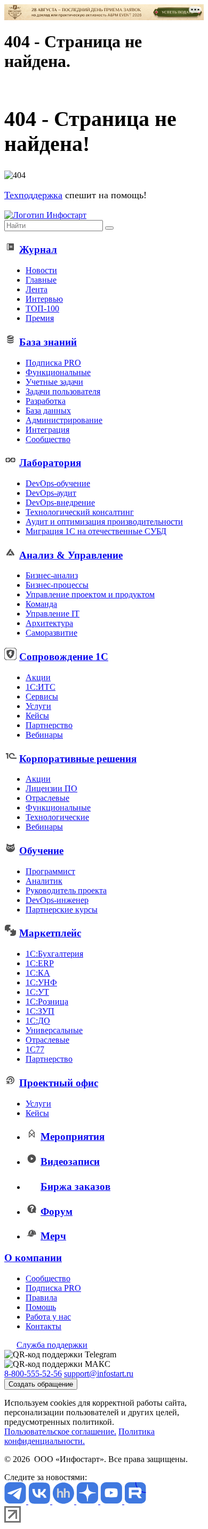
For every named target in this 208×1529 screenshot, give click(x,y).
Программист (50, 871)
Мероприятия (73, 1136)
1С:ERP (40, 963)
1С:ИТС (40, 686)
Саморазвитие (51, 632)
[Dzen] (88, 1501)
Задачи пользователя (63, 391)
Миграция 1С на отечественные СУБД (96, 531)
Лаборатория (50, 462)
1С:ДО (38, 1020)
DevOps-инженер (57, 900)
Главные (41, 279)
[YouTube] (112, 1501)
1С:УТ (37, 991)
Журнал (38, 249)
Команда (41, 604)
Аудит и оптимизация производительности (104, 521)
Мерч (53, 1235)
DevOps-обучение (58, 483)
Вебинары (44, 734)
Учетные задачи (54, 381)
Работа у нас (48, 1316)
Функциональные (58, 372)
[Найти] (109, 228)
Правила (41, 1297)
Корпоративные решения (78, 758)
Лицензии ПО (51, 788)
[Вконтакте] (40, 1501)
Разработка (46, 401)
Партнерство (49, 725)
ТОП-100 (42, 308)
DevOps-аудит (51, 492)
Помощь (41, 1307)
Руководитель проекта (66, 890)
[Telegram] (16, 1501)
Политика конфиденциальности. (79, 1436)
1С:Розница (47, 1001)
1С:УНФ (41, 982)
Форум (57, 1211)
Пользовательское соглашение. (60, 1431)
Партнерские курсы (62, 909)
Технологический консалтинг (80, 512)
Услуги (38, 706)
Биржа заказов (75, 1186)
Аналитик (44, 880)
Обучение (41, 850)
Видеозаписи (70, 1161)
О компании (33, 1257)
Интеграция (47, 429)
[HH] (64, 1501)
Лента (36, 289)
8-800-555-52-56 (33, 1373)
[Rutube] (135, 1501)
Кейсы (37, 715)
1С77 (35, 1049)
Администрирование (64, 420)
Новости (41, 270)
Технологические (57, 817)
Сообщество (48, 439)
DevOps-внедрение (60, 502)
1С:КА (38, 972)
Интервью (44, 298)
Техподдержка (33, 195)
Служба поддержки (52, 1344)
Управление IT (52, 613)
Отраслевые (47, 797)
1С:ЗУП (40, 1011)
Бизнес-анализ (52, 575)
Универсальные (54, 1030)
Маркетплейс (50, 933)
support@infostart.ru (98, 1373)
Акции (38, 677)
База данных (48, 410)
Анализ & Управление (71, 555)
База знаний (48, 342)
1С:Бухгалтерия (54, 953)
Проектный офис (58, 1082)
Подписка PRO (53, 362)
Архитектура (49, 623)
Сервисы (42, 696)
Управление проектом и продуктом (90, 594)
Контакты (43, 1326)
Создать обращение (41, 1384)
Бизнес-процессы (57, 584)
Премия (40, 318)
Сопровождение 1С (63, 656)
